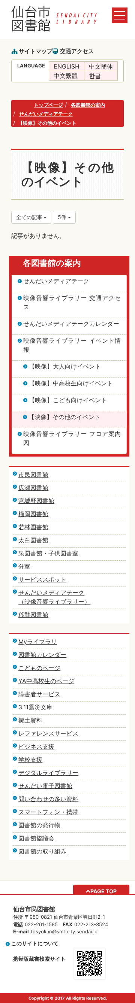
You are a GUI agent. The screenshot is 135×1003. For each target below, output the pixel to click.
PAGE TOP (103, 891)
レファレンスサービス (48, 733)
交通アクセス (77, 51)
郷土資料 (30, 720)
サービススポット (42, 579)
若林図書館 (33, 527)
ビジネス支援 (36, 746)
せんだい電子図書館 (45, 786)
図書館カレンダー (42, 654)
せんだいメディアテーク (46, 114)
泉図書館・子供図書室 (48, 553)
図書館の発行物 (39, 825)
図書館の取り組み (42, 851)
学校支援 (30, 759)
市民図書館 (33, 474)
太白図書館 (33, 540)
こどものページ (39, 668)
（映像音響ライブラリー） (54, 601)
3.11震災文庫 (35, 707)
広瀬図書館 (33, 487)
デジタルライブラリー (48, 772)
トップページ (48, 105)
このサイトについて (34, 943)
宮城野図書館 (36, 500)
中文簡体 (101, 66)
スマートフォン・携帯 (48, 812)
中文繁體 (66, 75)
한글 (95, 75)
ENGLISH (67, 66)
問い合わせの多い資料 (48, 799)
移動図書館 (33, 614)
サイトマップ (35, 51)
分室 (24, 566)
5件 (63, 217)
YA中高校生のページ (46, 681)
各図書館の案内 (88, 105)
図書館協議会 (36, 838)
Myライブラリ (37, 641)
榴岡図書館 (33, 514)
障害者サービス (39, 694)
